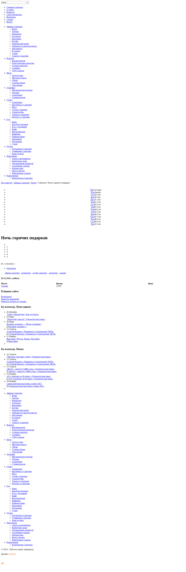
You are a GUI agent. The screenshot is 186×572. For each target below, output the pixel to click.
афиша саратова (12, 273)
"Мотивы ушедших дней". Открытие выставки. (29, 357)
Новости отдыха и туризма (13, 301)
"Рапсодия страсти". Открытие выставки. (26, 319)
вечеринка (26, 273)
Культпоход (6, 296)
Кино (33, 183)
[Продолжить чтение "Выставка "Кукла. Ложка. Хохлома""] (12, 341)
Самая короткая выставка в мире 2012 (24, 384)
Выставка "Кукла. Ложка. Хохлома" (23, 339)
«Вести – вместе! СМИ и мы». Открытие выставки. (31, 369)
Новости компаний (10, 299)
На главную (6, 183)
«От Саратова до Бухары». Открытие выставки (29, 376)
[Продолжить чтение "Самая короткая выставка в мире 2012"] (25, 386)
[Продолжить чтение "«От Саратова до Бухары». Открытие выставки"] (30, 379)
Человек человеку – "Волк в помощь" (24, 324)
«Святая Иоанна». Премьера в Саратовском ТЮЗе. (30, 331)
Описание (11, 268)
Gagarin (4, 286)
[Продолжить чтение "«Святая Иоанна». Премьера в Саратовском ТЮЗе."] (31, 334)
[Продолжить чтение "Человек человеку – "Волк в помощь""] (17, 326)
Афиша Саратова (22, 183)
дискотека (53, 273)
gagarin (63, 273)
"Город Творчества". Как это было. (23, 314)
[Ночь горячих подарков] (3, 273)
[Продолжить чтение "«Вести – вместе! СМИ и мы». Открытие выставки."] (32, 371)
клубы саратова (40, 273)
